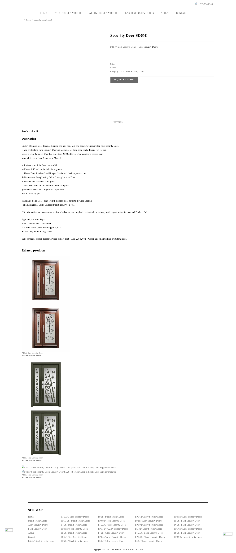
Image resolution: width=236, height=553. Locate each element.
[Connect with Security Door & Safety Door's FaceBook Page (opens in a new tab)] (9, 532)
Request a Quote (124, 80)
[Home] (22, 20)
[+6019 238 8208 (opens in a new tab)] (227, 537)
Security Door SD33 (31, 355)
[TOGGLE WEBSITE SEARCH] (195, 13)
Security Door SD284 (32, 477)
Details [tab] (118, 122)
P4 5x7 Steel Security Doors (131, 71)
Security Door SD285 (32, 460)
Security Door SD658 (43, 20)
